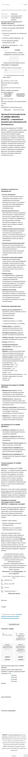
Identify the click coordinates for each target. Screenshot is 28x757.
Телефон (3, 607)
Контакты (3, 703)
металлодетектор (20, 491)
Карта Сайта (23, 735)
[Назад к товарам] (4, 12)
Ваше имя (4, 600)
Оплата (3, 705)
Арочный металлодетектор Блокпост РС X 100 (7, 646)
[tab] (7, 110)
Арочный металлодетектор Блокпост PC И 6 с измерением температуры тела (20, 647)
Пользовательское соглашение (8, 722)
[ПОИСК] (20, 4)
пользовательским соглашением (10, 618)
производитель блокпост (17, 563)
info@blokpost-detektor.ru (10, 591)
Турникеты (3, 689)
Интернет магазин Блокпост (14, 10)
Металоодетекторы (6, 687)
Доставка (3, 708)
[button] (7, 659)
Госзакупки (3, 700)
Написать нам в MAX (9, 583)
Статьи (2, 717)
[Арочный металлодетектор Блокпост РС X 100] (7, 637)
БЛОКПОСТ (7, 649)
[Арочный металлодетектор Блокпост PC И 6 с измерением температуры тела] (20, 637)
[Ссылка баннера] (14, 107)
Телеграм (6, 587)
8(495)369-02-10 (8, 580)
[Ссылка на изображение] (14, 666)
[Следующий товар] (5, 12)
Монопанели (4, 692)
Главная (3, 10)
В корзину (17, 50)
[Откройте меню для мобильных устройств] (1, 1)
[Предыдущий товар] (2, 12)
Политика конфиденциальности (9, 719)
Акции (2, 714)
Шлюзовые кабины (5, 694)
